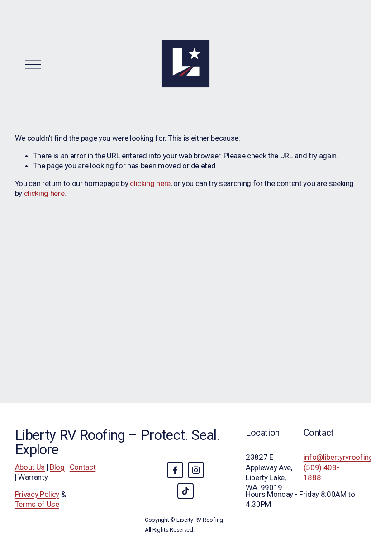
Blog (57, 467)
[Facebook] (175, 470)
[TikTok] (185, 491)
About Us (30, 467)
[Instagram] (196, 470)
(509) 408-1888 (321, 472)
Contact (83, 467)
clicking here (150, 183)
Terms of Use (37, 504)
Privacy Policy (37, 494)
